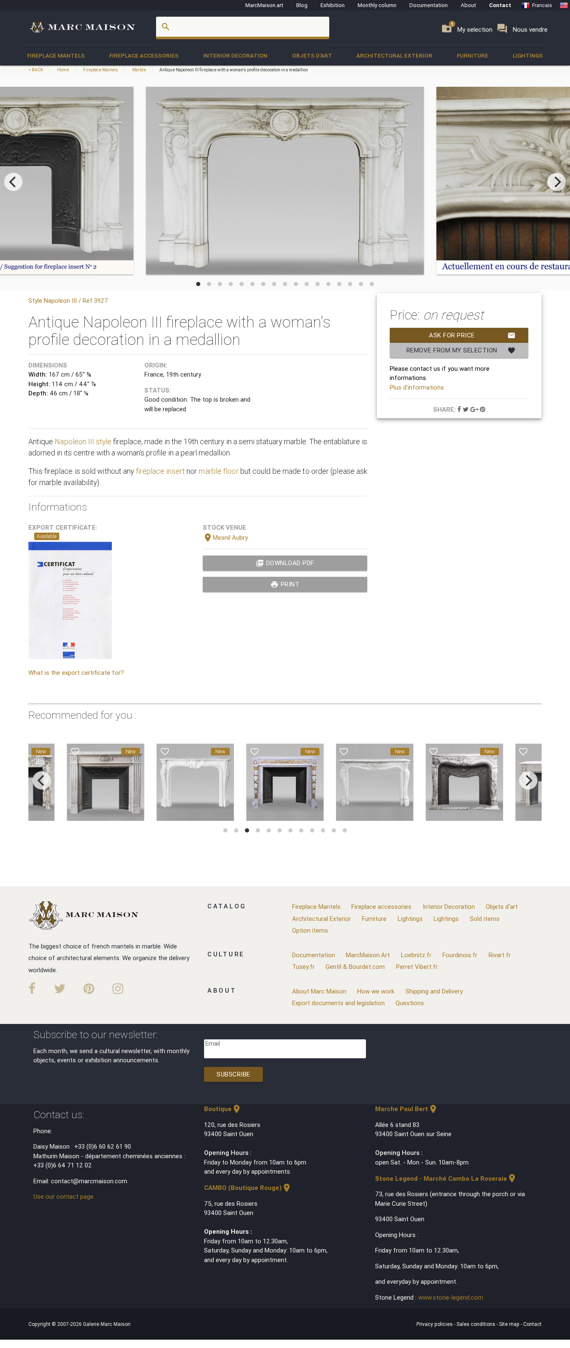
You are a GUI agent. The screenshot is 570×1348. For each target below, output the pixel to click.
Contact (500, 5)
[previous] (13, 182)
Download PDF (285, 563)
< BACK (36, 70)
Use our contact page (63, 1196)
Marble (139, 70)
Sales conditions (477, 1324)
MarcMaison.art (264, 5)
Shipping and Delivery (434, 991)
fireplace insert (160, 471)
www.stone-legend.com (450, 1297)
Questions (410, 1003)
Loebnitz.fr (416, 955)
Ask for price (472, 335)
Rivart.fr (500, 955)
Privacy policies (435, 1324)
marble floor (218, 471)
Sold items (484, 919)
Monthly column (377, 5)
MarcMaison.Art (368, 955)
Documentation (428, 5)
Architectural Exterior (394, 55)
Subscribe (233, 1074)
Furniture (472, 55)
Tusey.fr (303, 967)
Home (63, 70)
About (468, 5)
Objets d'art (312, 55)
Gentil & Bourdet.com (355, 967)
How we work (375, 991)
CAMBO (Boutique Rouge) (248, 1188)
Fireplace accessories (144, 55)
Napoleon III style (83, 441)
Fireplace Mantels (56, 55)
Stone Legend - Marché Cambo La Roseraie (446, 1178)
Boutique (223, 1109)
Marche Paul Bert (406, 1109)
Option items (310, 930)
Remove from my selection (461, 350)
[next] (556, 182)
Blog (302, 5)
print (284, 584)
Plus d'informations (417, 387)
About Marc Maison (319, 991)
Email (212, 1043)
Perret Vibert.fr (417, 967)
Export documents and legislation (338, 1003)
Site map (510, 1324)
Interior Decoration (235, 55)
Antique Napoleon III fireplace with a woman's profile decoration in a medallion (233, 70)
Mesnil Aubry (225, 537)
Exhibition (332, 5)
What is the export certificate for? (76, 673)
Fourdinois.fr (459, 955)
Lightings (528, 55)
